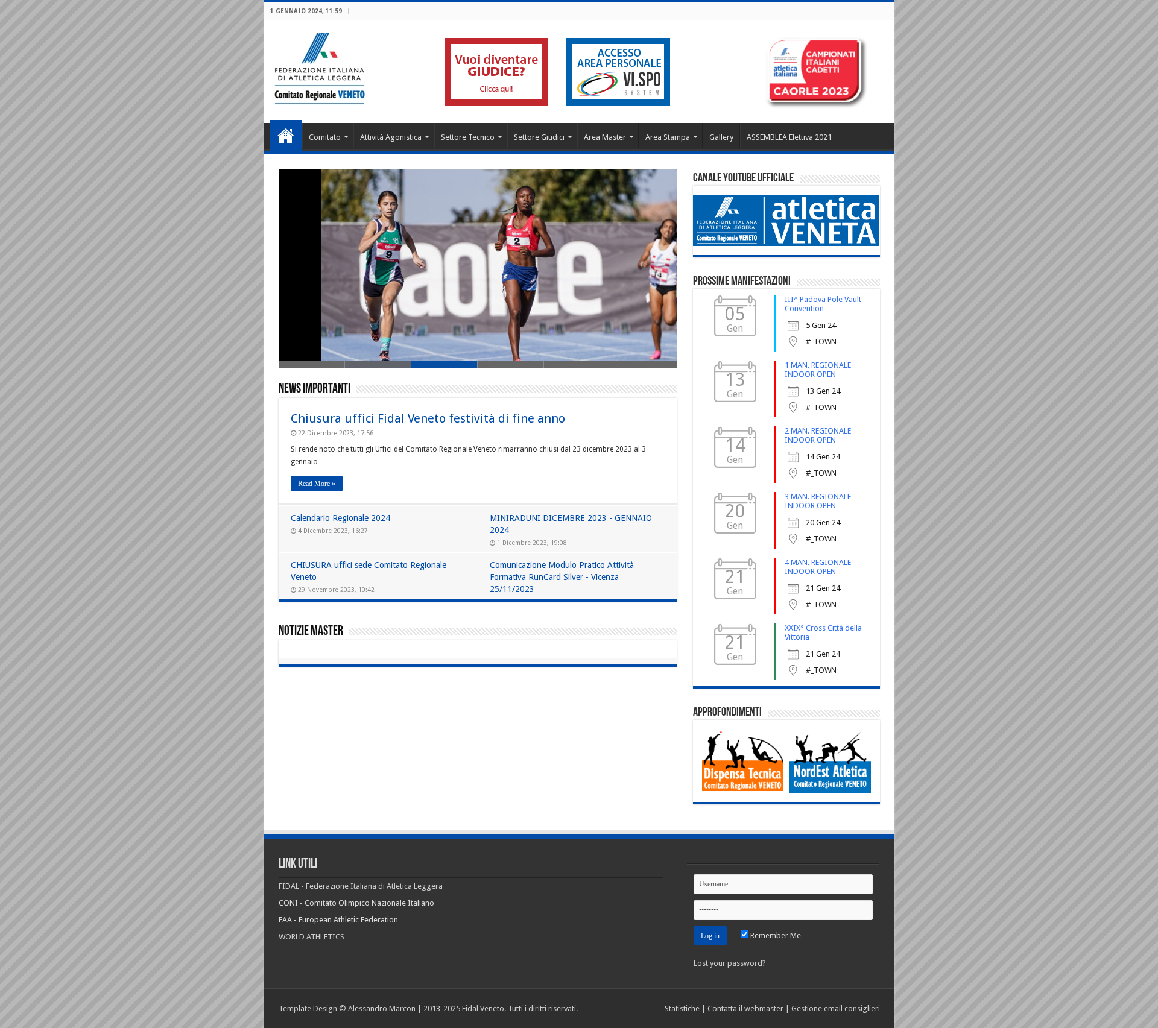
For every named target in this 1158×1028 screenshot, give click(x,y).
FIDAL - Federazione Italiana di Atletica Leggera (361, 886)
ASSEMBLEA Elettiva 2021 (789, 137)
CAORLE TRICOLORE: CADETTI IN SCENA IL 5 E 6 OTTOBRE (396, 326)
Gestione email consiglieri (835, 1008)
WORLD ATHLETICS (311, 936)
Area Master (605, 137)
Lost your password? (730, 963)
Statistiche (682, 1008)
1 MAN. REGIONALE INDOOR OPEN (818, 370)
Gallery (721, 137)
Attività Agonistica (391, 137)
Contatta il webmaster (745, 1008)
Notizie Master (311, 632)
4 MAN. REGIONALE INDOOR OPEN (818, 567)
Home (286, 135)
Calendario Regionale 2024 (340, 518)
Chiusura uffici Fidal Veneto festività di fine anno (428, 418)
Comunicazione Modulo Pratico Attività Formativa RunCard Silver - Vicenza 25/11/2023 (562, 577)
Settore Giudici (539, 137)
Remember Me (774, 935)
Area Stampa (667, 137)
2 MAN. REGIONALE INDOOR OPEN (818, 435)
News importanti (314, 389)
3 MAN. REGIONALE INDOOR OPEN (818, 501)
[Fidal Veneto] (319, 66)
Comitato (325, 137)
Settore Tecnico (468, 137)
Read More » (316, 483)
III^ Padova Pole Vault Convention (823, 304)
